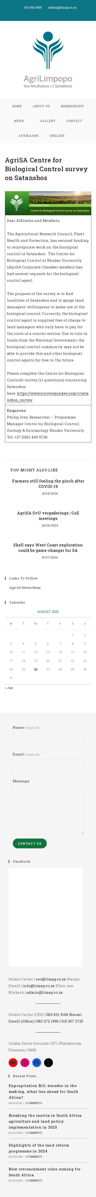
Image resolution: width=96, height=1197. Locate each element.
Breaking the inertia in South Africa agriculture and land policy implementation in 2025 (45, 1121)
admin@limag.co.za (45, 992)
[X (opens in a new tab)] (43, 12)
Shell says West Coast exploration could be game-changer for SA (48, 547)
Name (26, 727)
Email (26, 754)
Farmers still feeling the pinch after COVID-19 (48, 483)
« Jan (9, 687)
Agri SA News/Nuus (25, 587)
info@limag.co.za (39, 985)
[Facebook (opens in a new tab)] (49, 12)
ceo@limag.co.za (51, 979)
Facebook (22, 861)
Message (21, 780)
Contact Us (30, 843)
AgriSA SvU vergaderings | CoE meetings (48, 515)
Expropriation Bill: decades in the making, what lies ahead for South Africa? (44, 1091)
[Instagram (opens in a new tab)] (54, 12)
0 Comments (33, 1103)
